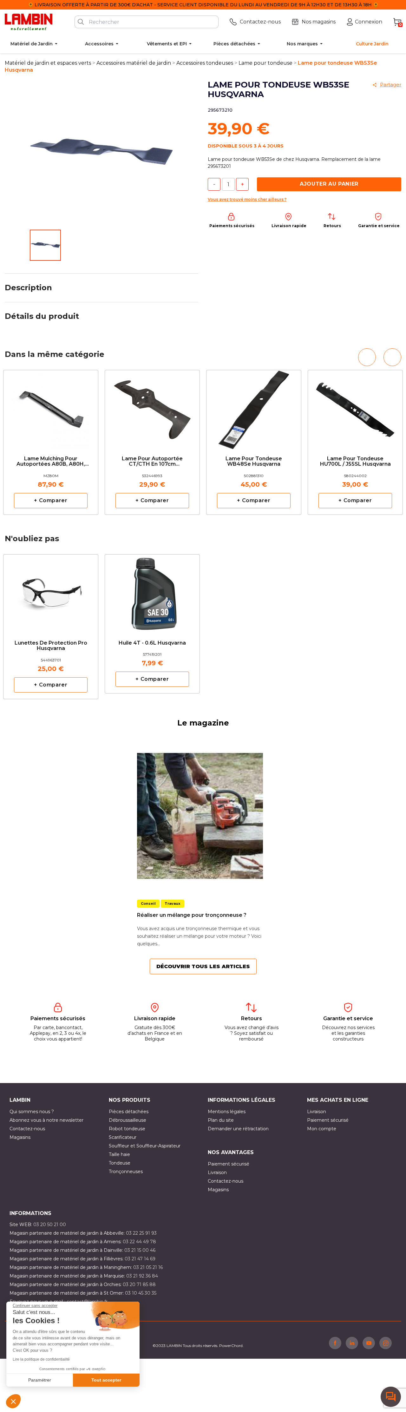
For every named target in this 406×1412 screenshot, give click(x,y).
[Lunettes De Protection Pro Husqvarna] (51, 592)
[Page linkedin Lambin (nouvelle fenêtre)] (352, 1342)
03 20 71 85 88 (139, 1284)
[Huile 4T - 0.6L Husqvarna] (152, 589)
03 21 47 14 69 (140, 1259)
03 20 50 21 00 (49, 1224)
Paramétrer (39, 1379)
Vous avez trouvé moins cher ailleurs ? (247, 199)
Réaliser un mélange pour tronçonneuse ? (191, 915)
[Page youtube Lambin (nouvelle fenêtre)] (369, 1342)
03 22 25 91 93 (141, 1233)
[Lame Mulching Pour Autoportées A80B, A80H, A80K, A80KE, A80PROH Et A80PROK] (51, 407)
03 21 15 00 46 (139, 1250)
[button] (13, 1401)
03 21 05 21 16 (148, 1267)
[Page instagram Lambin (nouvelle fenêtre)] (385, 1342)
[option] (51, 442)
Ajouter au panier (329, 184)
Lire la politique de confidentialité (41, 1359)
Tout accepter (106, 1379)
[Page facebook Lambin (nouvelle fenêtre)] (335, 1342)
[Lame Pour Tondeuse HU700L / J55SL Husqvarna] (355, 407)
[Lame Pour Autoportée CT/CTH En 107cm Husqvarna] (152, 407)
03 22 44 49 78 (139, 1242)
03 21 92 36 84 (142, 1276)
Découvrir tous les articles (203, 966)
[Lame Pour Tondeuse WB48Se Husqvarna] (254, 407)
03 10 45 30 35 (140, 1293)
